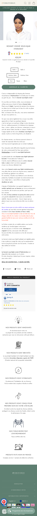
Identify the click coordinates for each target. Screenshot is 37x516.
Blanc (25, 81)
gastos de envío (18, 60)
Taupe (18, 81)
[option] (18, 8)
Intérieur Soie (24, 75)
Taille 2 (22, 70)
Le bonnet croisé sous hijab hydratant (13, 239)
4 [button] (21, 42)
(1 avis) (26, 53)
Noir (11, 81)
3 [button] (19, 42)
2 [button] (17, 42)
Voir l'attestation (10, 289)
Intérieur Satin (12, 75)
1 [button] (16, 42)
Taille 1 (14, 70)
